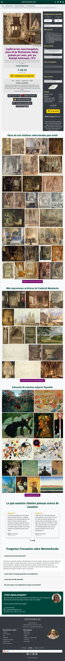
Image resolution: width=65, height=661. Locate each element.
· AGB (4, 635)
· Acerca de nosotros (7, 643)
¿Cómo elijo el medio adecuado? (13, 579)
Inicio (3, 6)
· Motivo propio (26, 632)
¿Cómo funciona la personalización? (15, 556)
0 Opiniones (25, 106)
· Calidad (25, 635)
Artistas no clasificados (20, 6)
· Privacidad (5, 637)
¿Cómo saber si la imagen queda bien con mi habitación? (21, 574)
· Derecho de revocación (8, 639)
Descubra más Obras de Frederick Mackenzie (32, 380)
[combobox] (53, 26)
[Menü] (1, 2)
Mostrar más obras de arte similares (32, 281)
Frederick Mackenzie (30, 6)
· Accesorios (26, 639)
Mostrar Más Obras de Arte (32, 495)
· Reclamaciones (6, 641)
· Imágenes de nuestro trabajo (30, 637)
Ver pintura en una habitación (23, 103)
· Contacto (5, 632)
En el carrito (54, 111)
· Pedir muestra (26, 641)
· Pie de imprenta (6, 634)
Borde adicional (47, 23)
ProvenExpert (15, 534)
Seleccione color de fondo (23, 99)
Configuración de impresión (23, 76)
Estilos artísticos (9, 6)
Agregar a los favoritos (29, 95)
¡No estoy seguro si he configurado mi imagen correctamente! (22, 585)
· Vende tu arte (26, 634)
